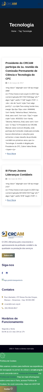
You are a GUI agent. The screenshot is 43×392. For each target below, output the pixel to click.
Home (13, 31)
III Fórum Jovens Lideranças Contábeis (18, 172)
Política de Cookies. (8, 377)
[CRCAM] (9, 4)
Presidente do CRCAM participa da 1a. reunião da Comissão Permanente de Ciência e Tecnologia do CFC (21, 71)
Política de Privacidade (29, 373)
